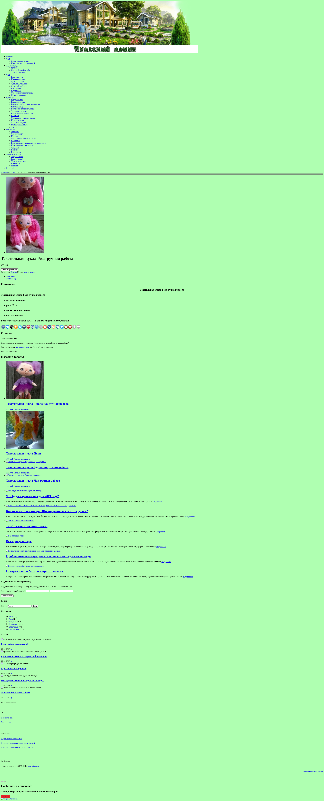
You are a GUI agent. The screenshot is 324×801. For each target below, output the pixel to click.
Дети (8, 75)
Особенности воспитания (22, 93)
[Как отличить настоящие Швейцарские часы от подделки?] (41, 506)
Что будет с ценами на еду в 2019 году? (22, 680)
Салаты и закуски (18, 122)
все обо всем (33, 766)
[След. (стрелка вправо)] (5, 781)
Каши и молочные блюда (22, 113)
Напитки (15, 116)
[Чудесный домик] (96, 44)
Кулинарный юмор (19, 125)
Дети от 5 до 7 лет (19, 86)
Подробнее (157, 501)
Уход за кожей (17, 159)
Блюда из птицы (18, 102)
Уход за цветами (18, 72)
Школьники (16, 88)
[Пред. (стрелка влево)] (2, 781)
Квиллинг (15, 141)
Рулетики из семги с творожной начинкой (24, 656)
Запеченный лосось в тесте (15, 692)
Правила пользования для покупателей (18, 743)
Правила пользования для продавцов (17, 747)
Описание (10, 276)
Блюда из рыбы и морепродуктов (25, 104)
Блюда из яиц (17, 106)
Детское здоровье (18, 95)
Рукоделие (10, 129)
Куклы (12, 172)
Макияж (14, 166)
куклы (32, 272)
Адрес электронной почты (13, 591)
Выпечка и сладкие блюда (22, 109)
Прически (15, 163)
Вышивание (16, 152)
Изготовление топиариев (22, 145)
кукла (26, 272)
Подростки (16, 90)
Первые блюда (17, 120)
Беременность (17, 77)
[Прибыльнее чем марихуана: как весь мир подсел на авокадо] (33, 551)
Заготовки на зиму (19, 111)
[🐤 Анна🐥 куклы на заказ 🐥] (25, 214)
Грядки (14, 68)
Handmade (10, 168)
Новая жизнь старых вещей (23, 63)
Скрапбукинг (17, 134)
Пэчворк (15, 136)
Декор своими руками (20, 61)
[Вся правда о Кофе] (15, 536)
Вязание (14, 150)
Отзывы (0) (11, 279)
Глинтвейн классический (15, 644)
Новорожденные (18, 79)
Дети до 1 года (17, 81)
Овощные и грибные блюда (23, 118)
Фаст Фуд (15, 127)
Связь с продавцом (9, 270)
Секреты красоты (13, 154)
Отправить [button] (5, 796)
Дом (8, 59)
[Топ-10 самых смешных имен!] (20, 521)
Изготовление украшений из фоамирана (28, 143)
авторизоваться (22, 347)
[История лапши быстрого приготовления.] (25, 566)
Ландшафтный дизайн (20, 70)
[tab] (164, 276)
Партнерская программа (11, 739)
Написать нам (7, 718)
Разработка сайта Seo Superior (313, 771)
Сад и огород (11, 65)
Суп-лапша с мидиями (13, 668)
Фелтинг (15, 131)
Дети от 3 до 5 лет (19, 84)
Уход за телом (17, 157)
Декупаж (15, 147)
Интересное (13, 621)
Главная (9, 56)
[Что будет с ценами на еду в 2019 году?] (24, 491)
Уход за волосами (18, 161)
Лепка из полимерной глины (23, 138)
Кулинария (10, 97)
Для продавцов (7, 722)
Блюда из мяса (17, 100)
